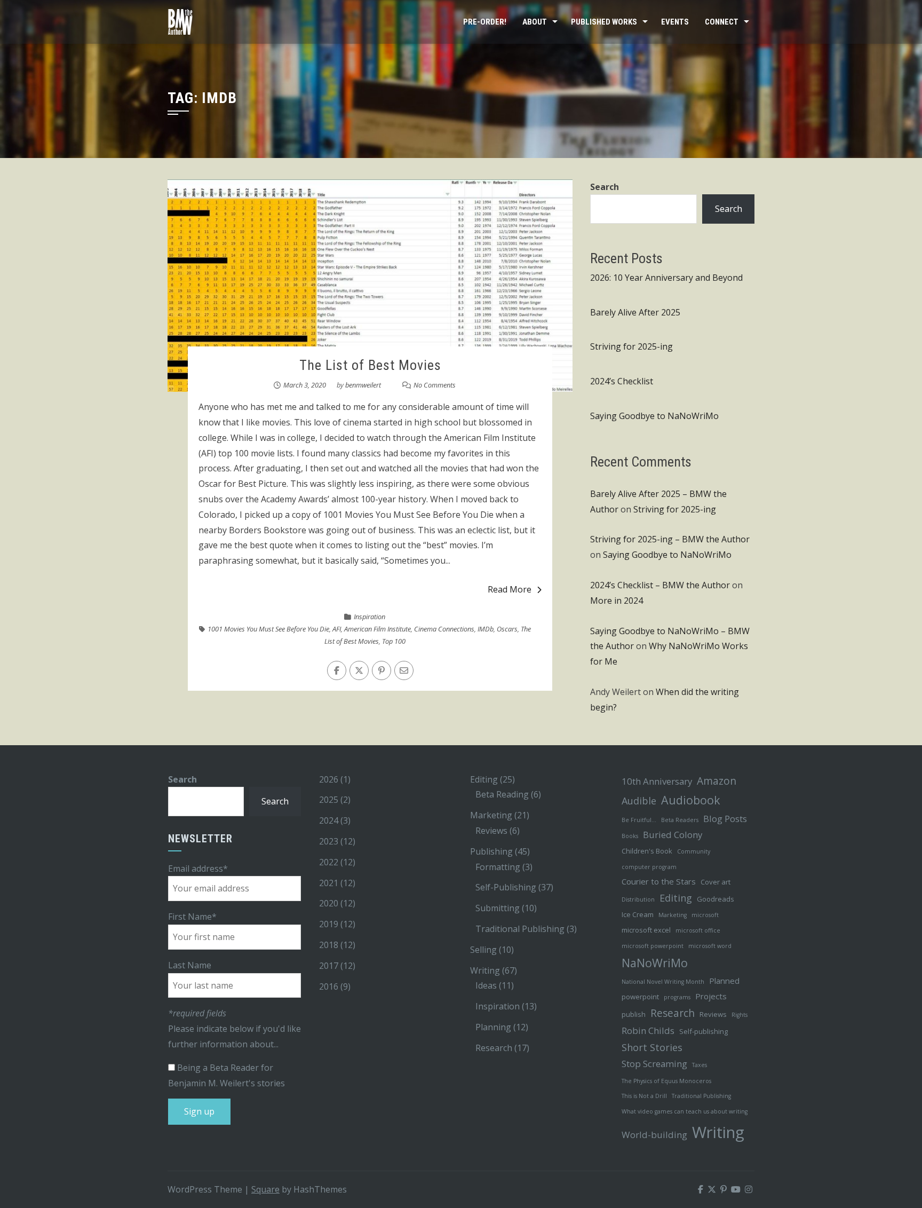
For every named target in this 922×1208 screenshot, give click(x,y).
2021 (328, 883)
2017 (328, 966)
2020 (328, 903)
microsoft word (710, 946)
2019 (328, 924)
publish (634, 1014)
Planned (724, 980)
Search (604, 187)
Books (630, 836)
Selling (483, 950)
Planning (493, 1027)
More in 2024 (616, 600)
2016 (328, 986)
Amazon (716, 780)
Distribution (638, 899)
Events (675, 22)
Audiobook (690, 800)
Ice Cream (638, 914)
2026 (328, 779)
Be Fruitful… (639, 820)
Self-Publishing (505, 887)
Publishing (491, 851)
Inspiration (369, 616)
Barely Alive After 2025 (635, 312)
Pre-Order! (484, 22)
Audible (639, 800)
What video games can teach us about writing (685, 1111)
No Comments (435, 385)
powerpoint (640, 996)
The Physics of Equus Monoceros (666, 1081)
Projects (711, 996)
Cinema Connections (444, 629)
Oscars (507, 629)
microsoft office (697, 930)
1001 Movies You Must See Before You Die (268, 629)
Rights (740, 1014)
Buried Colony (672, 834)
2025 (328, 800)
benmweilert (363, 385)
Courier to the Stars (659, 881)
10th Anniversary (657, 781)
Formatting (497, 867)
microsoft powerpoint (652, 946)
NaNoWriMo (655, 962)
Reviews (491, 830)
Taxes (699, 1065)
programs (677, 997)
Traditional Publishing (520, 929)
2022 (328, 862)
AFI (336, 629)
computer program (649, 867)
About (534, 22)
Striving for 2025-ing (631, 346)
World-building (654, 1134)
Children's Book (647, 851)
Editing (484, 779)
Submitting (497, 908)
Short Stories (652, 1047)
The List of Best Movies (370, 365)
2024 (328, 820)
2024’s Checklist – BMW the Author (660, 585)
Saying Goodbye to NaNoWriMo (654, 416)
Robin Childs (648, 1030)
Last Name (189, 965)
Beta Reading (502, 794)
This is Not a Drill (644, 1096)
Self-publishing (703, 1031)
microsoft (705, 915)
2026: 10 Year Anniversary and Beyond (666, 277)
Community (693, 851)
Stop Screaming (654, 1063)
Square (265, 1189)
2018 (328, 945)
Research (493, 1048)
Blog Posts (725, 818)
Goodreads (715, 899)
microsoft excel (646, 930)
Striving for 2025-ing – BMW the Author (670, 539)
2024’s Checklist (621, 381)
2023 (328, 841)
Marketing (491, 815)
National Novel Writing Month (663, 981)
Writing (485, 970)
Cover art (715, 882)
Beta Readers (679, 820)
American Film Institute (377, 629)
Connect (721, 22)
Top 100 (394, 641)
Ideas (486, 985)
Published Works (604, 22)
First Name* (192, 916)
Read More (509, 589)
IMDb (486, 629)
